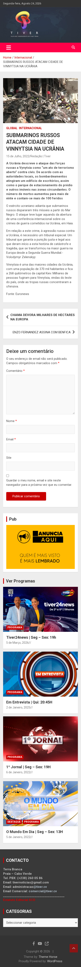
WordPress (54, 961)
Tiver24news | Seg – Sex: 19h (31, 637)
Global (11, 128)
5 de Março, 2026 (17, 642)
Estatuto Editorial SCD (19, 900)
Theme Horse (48, 957)
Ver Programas (20, 580)
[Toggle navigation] (8, 47)
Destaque (14, 821)
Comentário (15, 371)
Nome (11, 421)
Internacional (30, 128)
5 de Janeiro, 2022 (18, 837)
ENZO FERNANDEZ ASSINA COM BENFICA (42, 332)
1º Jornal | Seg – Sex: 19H (28, 767)
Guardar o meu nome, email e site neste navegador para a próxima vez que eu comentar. (39, 483)
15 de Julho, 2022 (17, 156)
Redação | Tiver (41, 156)
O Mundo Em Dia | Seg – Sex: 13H (34, 832)
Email (11, 439)
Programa (14, 627)
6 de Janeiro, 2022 (18, 772)
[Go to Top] (74, 948)
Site (8, 458)
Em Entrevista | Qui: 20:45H (29, 702)
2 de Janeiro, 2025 (18, 707)
